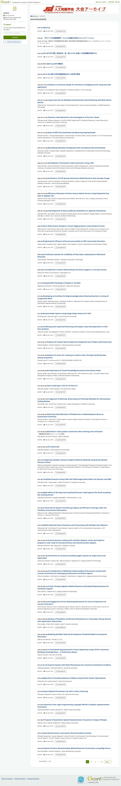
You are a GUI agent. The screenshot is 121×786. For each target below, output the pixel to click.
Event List (35, 16)
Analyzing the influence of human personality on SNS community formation (74, 241)
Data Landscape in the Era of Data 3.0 (62, 386)
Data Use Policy (20, 779)
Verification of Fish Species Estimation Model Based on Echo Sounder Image (79, 178)
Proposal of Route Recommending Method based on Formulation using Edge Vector (77, 748)
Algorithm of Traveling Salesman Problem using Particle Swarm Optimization (74, 678)
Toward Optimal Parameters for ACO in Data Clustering (65, 691)
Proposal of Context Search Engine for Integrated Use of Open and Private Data (79, 342)
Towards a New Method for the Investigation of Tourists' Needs (73, 117)
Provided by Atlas (93, 782)
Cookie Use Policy (33, 779)
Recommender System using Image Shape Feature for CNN (67, 313)
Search (8, 24)
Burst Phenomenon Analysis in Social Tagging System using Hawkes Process (74, 226)
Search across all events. (13, 42)
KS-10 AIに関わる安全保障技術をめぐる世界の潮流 (61, 74)
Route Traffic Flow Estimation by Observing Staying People (71, 132)
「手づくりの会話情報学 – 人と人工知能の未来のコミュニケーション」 (69, 38)
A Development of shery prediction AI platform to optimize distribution (77, 211)
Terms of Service (7, 779)
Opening (46, 27)
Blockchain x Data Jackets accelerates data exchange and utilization (75, 431)
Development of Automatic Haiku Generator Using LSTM (71, 163)
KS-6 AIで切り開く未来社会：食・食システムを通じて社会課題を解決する (70, 53)
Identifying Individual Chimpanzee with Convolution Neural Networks (76, 148)
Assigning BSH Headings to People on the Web (61, 283)
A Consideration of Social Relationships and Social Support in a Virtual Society (74, 270)
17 (101, 762)
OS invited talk (53, 447)
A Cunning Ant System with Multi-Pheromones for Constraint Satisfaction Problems (77, 665)
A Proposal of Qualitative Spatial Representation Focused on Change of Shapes (75, 720)
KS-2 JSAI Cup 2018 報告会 (53, 64)
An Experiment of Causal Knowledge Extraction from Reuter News (74, 370)
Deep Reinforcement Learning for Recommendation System (67, 733)
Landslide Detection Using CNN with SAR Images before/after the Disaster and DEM (77, 479)
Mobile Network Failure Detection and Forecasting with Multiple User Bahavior (75, 525)
